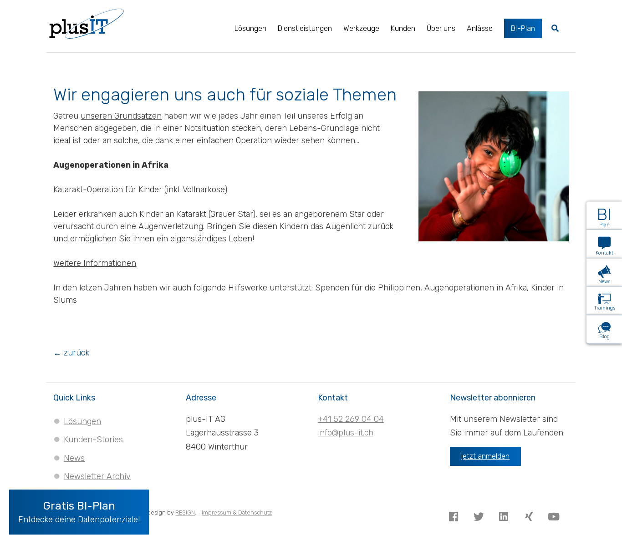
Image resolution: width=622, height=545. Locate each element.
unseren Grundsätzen (121, 116)
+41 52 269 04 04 (351, 419)
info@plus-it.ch (345, 433)
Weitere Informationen (94, 263)
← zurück (71, 353)
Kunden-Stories (93, 440)
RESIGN (185, 512)
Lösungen (82, 421)
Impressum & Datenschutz (237, 512)
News (74, 458)
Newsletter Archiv (97, 476)
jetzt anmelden (485, 456)
